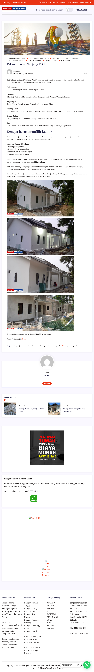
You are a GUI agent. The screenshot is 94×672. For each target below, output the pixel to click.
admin (17, 71)
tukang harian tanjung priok (50, 346)
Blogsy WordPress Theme (51, 668)
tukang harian (32, 346)
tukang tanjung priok (71, 346)
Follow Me (47, 383)
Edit (24, 339)
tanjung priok (19, 346)
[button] (69, 10)
